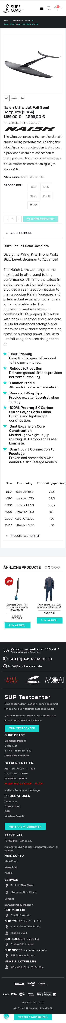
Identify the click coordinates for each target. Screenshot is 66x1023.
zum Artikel (17, 625)
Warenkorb (11, 867)
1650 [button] (33, 196)
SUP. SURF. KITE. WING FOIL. (26, 966)
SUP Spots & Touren (22, 955)
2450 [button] (33, 205)
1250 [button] (46, 187)
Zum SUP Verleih (20, 915)
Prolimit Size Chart (21, 885)
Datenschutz (13, 806)
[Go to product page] (49, 589)
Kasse (8, 872)
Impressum (11, 801)
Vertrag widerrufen (33, 1017)
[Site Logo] (13, 8)
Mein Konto (11, 861)
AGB (7, 811)
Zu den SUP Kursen (21, 944)
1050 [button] (33, 187)
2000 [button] (46, 196)
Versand (9, 898)
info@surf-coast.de (17, 755)
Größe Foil (13, 185)
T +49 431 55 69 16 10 (18, 750)
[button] (42, 8)
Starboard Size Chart (23, 892)
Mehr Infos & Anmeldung (25, 926)
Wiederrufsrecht (15, 816)
